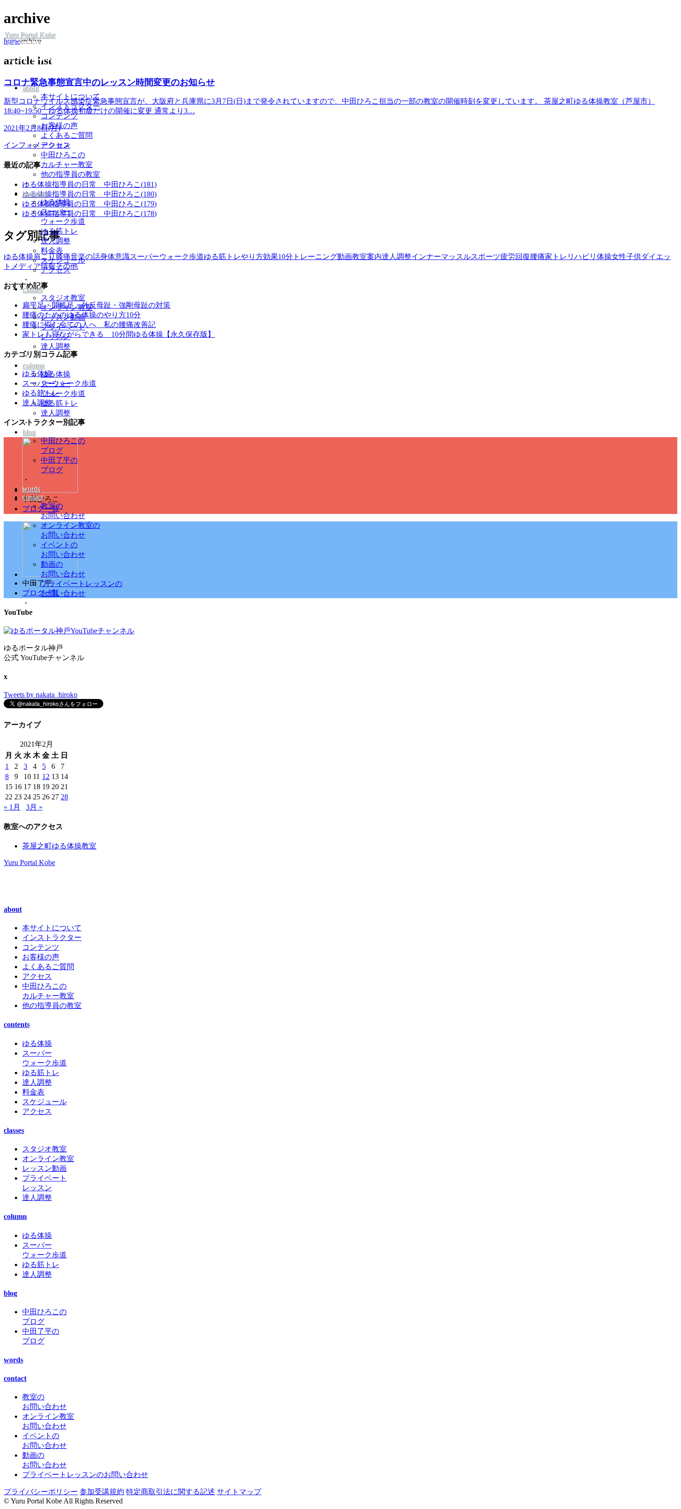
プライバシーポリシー (41, 1492)
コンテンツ (59, 116)
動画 (344, 256)
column (33, 365)
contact (32, 497)
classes (32, 289)
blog (28, 432)
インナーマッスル (441, 256)
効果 (270, 256)
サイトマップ (239, 1492)
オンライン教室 (67, 307)
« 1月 (12, 807)
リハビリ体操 (589, 256)
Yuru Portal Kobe (29, 34)
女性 (619, 256)
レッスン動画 (63, 317)
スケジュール (63, 260)
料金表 (52, 250)
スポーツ (485, 256)
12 (46, 776)
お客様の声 (59, 126)
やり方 (252, 256)
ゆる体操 (55, 202)
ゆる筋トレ (59, 231)
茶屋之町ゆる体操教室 (59, 846)
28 (64, 797)
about (30, 88)
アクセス (55, 145)
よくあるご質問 (67, 135)
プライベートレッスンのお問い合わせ (85, 1474)
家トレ (556, 256)
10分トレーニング (307, 256)
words (31, 489)
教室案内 (367, 256)
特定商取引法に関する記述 (170, 1492)
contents (34, 193)
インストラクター (70, 106)
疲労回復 (515, 256)
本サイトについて (70, 96)
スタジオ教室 (63, 298)
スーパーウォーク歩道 (167, 256)
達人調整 (55, 241)
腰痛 (537, 256)
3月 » (34, 807)
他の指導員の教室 (70, 174)
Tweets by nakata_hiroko (40, 695)
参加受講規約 (102, 1492)
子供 (633, 256)
